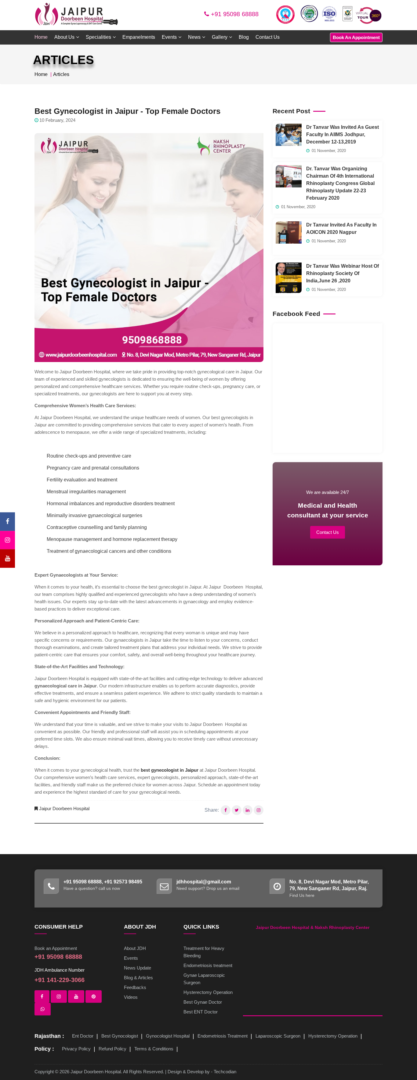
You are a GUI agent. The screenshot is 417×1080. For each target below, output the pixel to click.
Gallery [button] (219, 37)
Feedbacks (135, 987)
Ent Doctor (82, 1035)
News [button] (194, 37)
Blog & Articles (138, 977)
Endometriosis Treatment (223, 1035)
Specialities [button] (98, 37)
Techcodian (225, 1071)
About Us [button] (64, 37)
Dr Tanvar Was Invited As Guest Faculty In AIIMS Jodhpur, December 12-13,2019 (342, 134)
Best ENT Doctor (200, 1011)
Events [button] (169, 37)
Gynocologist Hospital (168, 1035)
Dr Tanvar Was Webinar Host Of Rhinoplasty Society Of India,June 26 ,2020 (342, 273)
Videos (131, 997)
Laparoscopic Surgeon (278, 1035)
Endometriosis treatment (207, 965)
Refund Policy (112, 1048)
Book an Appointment (55, 948)
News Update (137, 967)
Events (131, 958)
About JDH (135, 948)
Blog (244, 37)
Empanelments (138, 37)
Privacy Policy (76, 1048)
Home (41, 37)
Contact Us (268, 37)
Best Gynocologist (119, 1035)
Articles (61, 74)
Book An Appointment (356, 37)
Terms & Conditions (153, 1048)
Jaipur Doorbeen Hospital (64, 808)
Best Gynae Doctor (202, 1002)
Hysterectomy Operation (208, 992)
